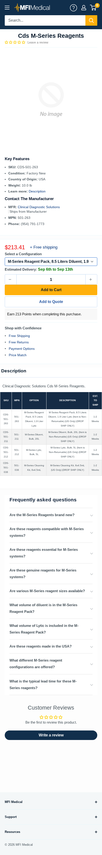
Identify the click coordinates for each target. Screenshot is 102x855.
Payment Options (22, 349)
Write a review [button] (51, 735)
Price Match (18, 355)
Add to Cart (51, 290)
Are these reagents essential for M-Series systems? (43, 553)
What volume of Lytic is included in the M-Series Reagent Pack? (44, 629)
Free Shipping (19, 336)
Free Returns (19, 342)
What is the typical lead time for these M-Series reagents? (43, 684)
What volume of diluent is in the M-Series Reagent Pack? (43, 608)
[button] (15, 42)
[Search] (91, 20)
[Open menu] (7, 8)
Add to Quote (51, 302)
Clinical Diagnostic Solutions (39, 207)
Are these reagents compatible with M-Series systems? (46, 532)
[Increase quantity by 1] (91, 279)
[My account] (73, 7)
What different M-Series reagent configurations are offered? (35, 663)
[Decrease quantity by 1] (10, 279)
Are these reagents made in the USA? (40, 646)
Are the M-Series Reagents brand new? (41, 515)
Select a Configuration (23, 254)
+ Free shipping (43, 247)
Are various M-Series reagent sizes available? (47, 591)
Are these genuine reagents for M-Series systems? (42, 573)
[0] (93, 7)
